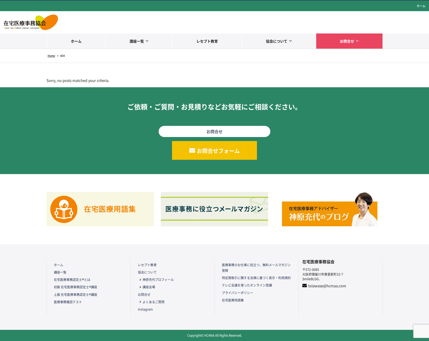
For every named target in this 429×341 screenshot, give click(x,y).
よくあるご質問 (153, 301)
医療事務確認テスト (68, 301)
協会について (276, 41)
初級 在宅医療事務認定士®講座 (75, 287)
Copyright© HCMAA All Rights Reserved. (214, 335)
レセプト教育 (207, 41)
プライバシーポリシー (237, 292)
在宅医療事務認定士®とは (72, 279)
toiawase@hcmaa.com (327, 285)
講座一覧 (137, 41)
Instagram (145, 309)
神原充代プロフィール (158, 279)
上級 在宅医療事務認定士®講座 (75, 294)
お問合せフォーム (218, 150)
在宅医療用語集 (233, 300)
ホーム (421, 6)
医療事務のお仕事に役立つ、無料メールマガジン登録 (256, 267)
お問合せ (347, 41)
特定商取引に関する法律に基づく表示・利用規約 (256, 277)
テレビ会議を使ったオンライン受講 (247, 285)
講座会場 (149, 287)
